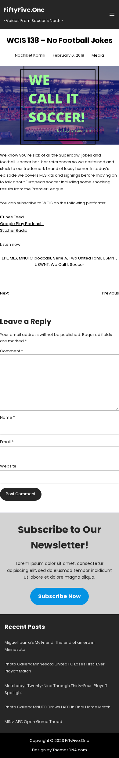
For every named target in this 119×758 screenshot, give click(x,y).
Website (8, 466)
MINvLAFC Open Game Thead (33, 722)
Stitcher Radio (13, 230)
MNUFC (26, 258)
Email (6, 442)
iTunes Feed (12, 217)
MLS (13, 258)
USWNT (42, 264)
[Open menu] (112, 14)
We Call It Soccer (67, 264)
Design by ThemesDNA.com (59, 750)
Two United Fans (85, 258)
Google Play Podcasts (22, 224)
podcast (42, 258)
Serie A (60, 258)
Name (7, 417)
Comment (11, 351)
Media (98, 55)
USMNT (109, 258)
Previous (110, 293)
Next (4, 293)
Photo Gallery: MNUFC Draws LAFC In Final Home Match (57, 707)
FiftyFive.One (24, 9)
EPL (5, 258)
